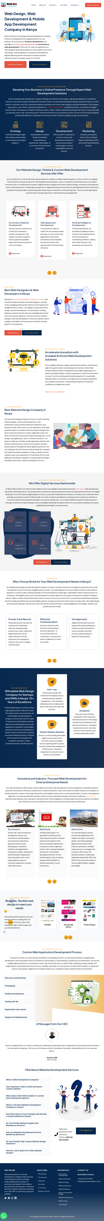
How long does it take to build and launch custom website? (24, 1088)
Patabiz (47, 924)
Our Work (63, 5)
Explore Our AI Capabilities (55, 392)
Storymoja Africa (68, 925)
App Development (65, 1178)
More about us (13, 333)
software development (55, 107)
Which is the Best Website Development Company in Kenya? (23, 1106)
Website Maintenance (66, 1197)
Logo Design (63, 1204)
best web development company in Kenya (28, 299)
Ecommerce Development (63, 1174)
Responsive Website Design (65, 1193)
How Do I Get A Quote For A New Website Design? (24, 1152)
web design (79, 489)
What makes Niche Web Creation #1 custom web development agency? (25, 1097)
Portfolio (41, 1184)
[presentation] (49, 273)
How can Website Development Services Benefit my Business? (23, 1133)
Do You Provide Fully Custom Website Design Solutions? (26, 1142)
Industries (41, 1181)
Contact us (74, 5)
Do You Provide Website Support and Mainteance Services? (22, 1124)
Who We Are (42, 1174)
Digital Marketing (64, 1189)
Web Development (65, 1185)
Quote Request (93, 5)
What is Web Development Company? (22, 1080)
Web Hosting (63, 1201)
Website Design (64, 1182)
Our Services (42, 1177)
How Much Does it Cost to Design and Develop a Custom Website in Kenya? (26, 1115)
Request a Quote (86, 1130)
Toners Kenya (89, 924)
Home (33, 5)
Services (52, 5)
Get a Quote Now (31, 333)
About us (42, 5)
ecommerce (90, 796)
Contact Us (42, 1187)
